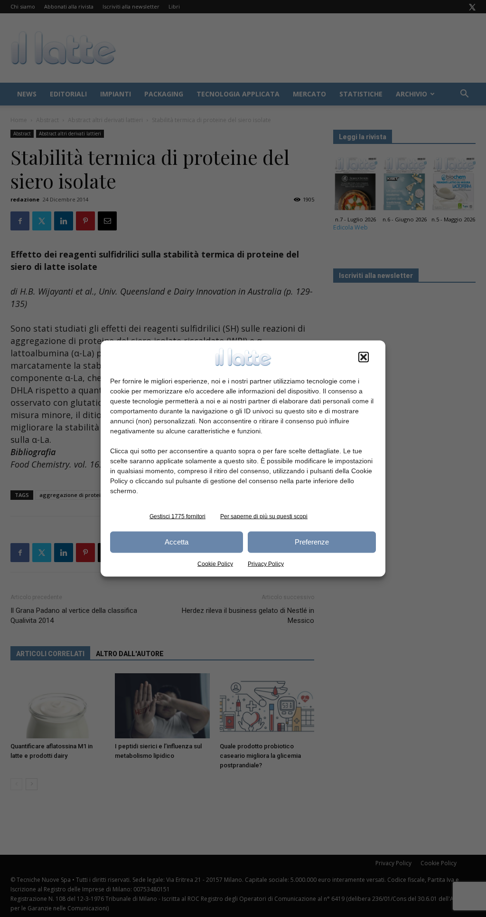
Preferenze (312, 542)
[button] (363, 357)
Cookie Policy (215, 563)
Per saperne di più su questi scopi (264, 516)
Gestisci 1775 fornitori (178, 516)
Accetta (176, 542)
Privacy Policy (266, 563)
